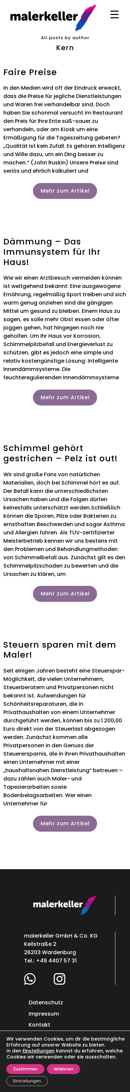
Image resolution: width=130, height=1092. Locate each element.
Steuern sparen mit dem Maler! (59, 650)
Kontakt (39, 1025)
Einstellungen (39, 1051)
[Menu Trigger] (114, 14)
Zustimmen (25, 1069)
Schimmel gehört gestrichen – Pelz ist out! (60, 453)
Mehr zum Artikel (65, 190)
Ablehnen (63, 1069)
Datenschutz (46, 1002)
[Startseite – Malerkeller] (53, 17)
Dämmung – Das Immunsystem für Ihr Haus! (52, 251)
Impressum (44, 1014)
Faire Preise (30, 72)
